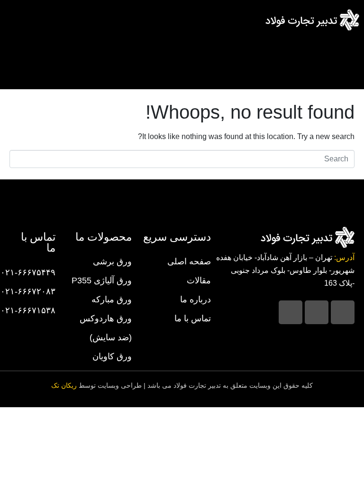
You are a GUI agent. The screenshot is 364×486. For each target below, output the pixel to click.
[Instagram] (343, 312)
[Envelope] (290, 312)
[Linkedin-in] (316, 312)
